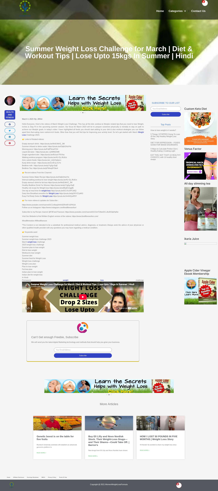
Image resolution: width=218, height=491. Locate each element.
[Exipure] (200, 179)
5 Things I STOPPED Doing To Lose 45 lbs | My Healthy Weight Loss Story (165, 136)
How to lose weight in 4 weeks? (163, 130)
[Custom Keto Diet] (200, 144)
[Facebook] (205, 3)
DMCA (43, 477)
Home (160, 11)
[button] (10, 124)
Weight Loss (54, 193)
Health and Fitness (10, 115)
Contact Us (198, 11)
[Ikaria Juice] (200, 244)
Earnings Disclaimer (32, 477)
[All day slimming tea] (200, 230)
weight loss (46, 191)
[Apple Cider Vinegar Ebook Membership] (200, 304)
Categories (176, 11)
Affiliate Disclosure (18, 477)
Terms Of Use (63, 477)
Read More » (41, 453)
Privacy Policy (52, 477)
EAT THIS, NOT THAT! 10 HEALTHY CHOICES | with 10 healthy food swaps (166, 157)
